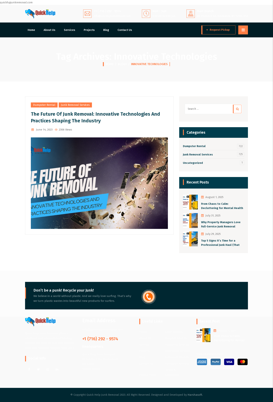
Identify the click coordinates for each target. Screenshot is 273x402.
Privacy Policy (147, 374)
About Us (49, 30)
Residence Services (177, 344)
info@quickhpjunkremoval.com (112, 16)
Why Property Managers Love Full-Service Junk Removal (220, 224)
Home (31, 30)
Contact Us (125, 30)
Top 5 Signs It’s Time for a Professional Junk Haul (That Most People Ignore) (220, 243)
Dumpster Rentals (177, 363)
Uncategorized (193, 163)
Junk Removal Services (75, 105)
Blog (106, 30)
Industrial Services (177, 357)
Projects (89, 30)
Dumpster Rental (44, 105)
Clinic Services (174, 332)
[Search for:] (213, 109)
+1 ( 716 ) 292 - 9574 (107, 11)
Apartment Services (177, 351)
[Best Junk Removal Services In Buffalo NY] (40, 13)
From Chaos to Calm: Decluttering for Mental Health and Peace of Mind (222, 206)
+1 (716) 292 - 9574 (100, 338)
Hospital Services (176, 338)
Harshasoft (195, 394)
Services (69, 30)
